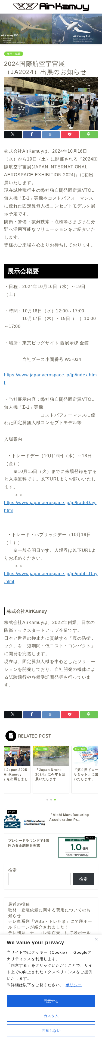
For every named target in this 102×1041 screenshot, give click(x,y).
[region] (51, 987)
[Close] (96, 939)
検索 (12, 869)
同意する (51, 1001)
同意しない (51, 1030)
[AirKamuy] (51, 9)
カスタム (51, 1016)
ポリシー (74, 985)
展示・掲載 (13, 53)
